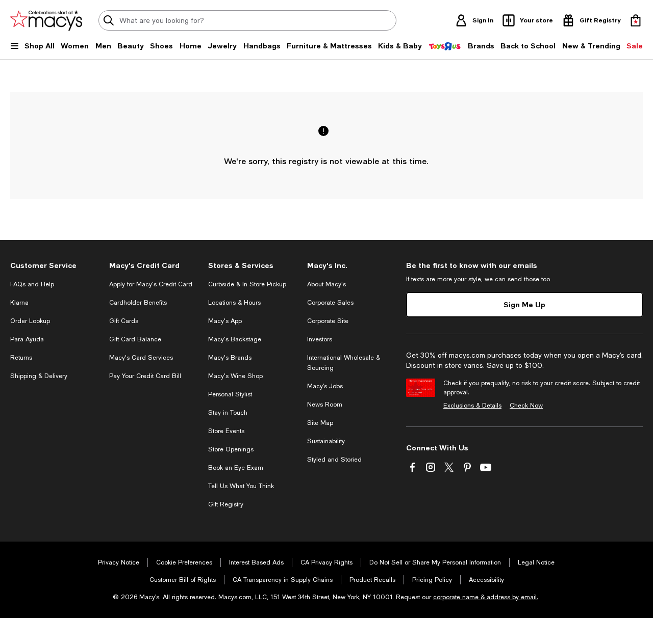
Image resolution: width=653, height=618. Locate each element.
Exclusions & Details (472, 405)
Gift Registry (225, 504)
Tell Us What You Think (241, 486)
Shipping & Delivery (38, 376)
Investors (319, 339)
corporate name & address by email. (485, 597)
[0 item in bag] (636, 20)
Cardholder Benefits (138, 302)
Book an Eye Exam (235, 467)
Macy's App (225, 321)
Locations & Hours (234, 302)
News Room (324, 404)
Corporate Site (327, 321)
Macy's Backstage (234, 339)
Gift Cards (123, 321)
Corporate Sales (330, 302)
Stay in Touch (227, 412)
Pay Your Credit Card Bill (145, 376)
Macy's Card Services (141, 357)
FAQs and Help (32, 284)
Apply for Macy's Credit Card (150, 284)
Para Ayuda (27, 339)
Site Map (320, 422)
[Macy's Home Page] (46, 20)
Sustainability (326, 441)
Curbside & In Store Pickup (247, 284)
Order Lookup (30, 321)
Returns (21, 357)
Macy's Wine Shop (235, 376)
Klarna (19, 302)
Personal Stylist (230, 394)
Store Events (226, 431)
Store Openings (231, 449)
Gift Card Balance (135, 339)
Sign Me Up (524, 304)
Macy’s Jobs (325, 386)
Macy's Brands (230, 357)
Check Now (526, 405)
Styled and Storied (334, 459)
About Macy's (326, 284)
